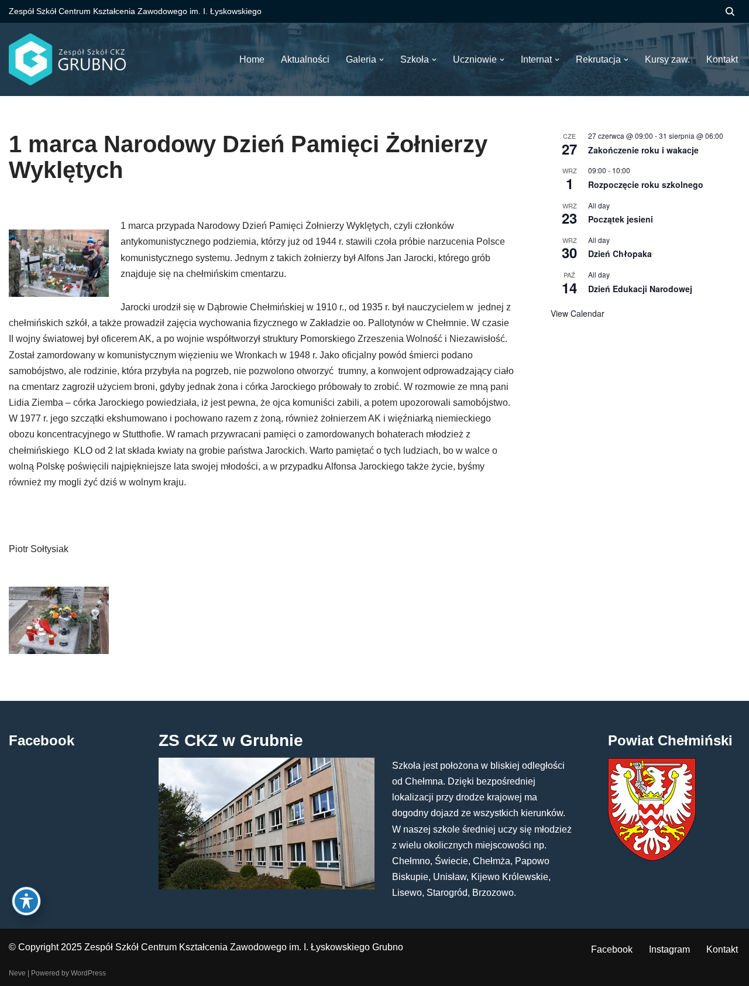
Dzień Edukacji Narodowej (640, 289)
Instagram (669, 949)
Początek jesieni (620, 219)
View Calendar (577, 313)
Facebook (612, 949)
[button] (381, 59)
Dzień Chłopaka (620, 253)
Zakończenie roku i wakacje (643, 150)
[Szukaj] (730, 11)
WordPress (88, 973)
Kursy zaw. (667, 59)
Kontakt (722, 949)
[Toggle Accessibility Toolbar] (26, 901)
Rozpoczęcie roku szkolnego (645, 184)
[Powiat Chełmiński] (652, 857)
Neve (17, 973)
